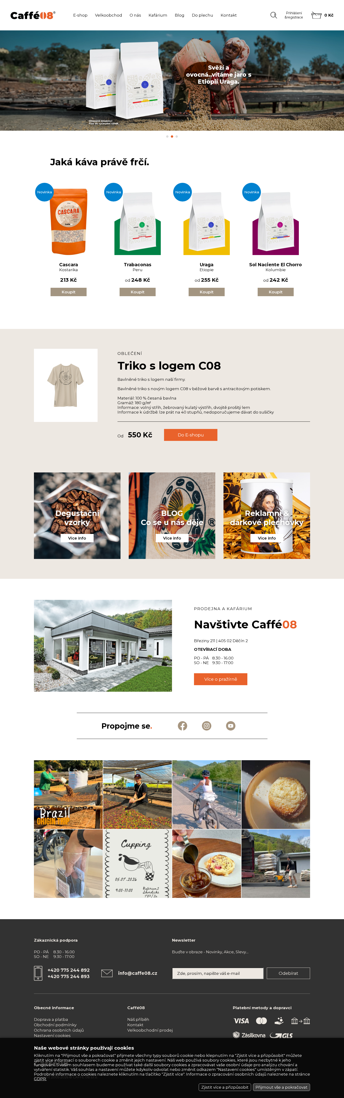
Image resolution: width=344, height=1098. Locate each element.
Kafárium (158, 15)
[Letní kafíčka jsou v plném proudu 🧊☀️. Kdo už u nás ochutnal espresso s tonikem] (206, 863)
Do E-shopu (191, 435)
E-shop (80, 15)
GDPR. (40, 1078)
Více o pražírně (220, 679)
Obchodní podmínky (55, 1024)
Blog (179, 15)
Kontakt (229, 15)
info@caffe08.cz (137, 973)
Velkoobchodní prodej (150, 1030)
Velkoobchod (108, 15)
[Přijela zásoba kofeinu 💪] (276, 863)
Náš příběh (138, 1019)
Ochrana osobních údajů (59, 1030)
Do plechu (202, 15)
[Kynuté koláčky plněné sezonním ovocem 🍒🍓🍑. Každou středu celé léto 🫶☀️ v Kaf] (276, 794)
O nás (135, 15)
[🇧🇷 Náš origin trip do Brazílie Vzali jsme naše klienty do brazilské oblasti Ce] (68, 794)
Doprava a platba (51, 1019)
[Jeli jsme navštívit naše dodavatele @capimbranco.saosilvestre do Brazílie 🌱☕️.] (137, 794)
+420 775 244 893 (69, 976)
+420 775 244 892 (69, 970)
